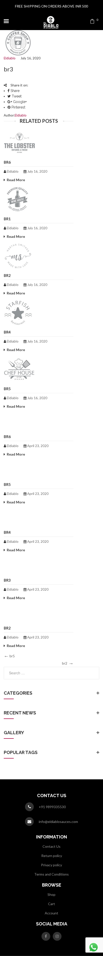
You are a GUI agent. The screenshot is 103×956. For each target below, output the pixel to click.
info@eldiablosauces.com (58, 821)
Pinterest (17, 107)
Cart (51, 904)
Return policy (51, 856)
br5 (7, 388)
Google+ (19, 102)
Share (15, 91)
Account (51, 913)
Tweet (16, 96)
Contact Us (51, 846)
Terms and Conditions (51, 874)
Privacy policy (51, 865)
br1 (7, 219)
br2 (7, 275)
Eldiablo (10, 58)
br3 (7, 580)
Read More (16, 180)
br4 (7, 332)
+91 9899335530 (52, 807)
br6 (7, 162)
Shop (52, 894)
